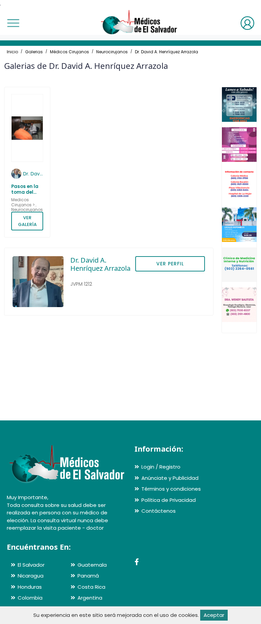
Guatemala (92, 564)
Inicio (12, 52)
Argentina (89, 597)
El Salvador (31, 564)
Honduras (30, 586)
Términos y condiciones (171, 488)
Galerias (34, 52)
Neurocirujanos (112, 52)
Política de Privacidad (168, 500)
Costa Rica (91, 586)
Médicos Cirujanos (69, 52)
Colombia (30, 597)
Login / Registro (160, 466)
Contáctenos (158, 510)
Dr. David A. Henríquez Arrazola (166, 52)
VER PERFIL (170, 263)
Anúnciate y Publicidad (169, 477)
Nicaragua (31, 575)
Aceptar (214, 615)
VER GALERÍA (27, 221)
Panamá (88, 575)
